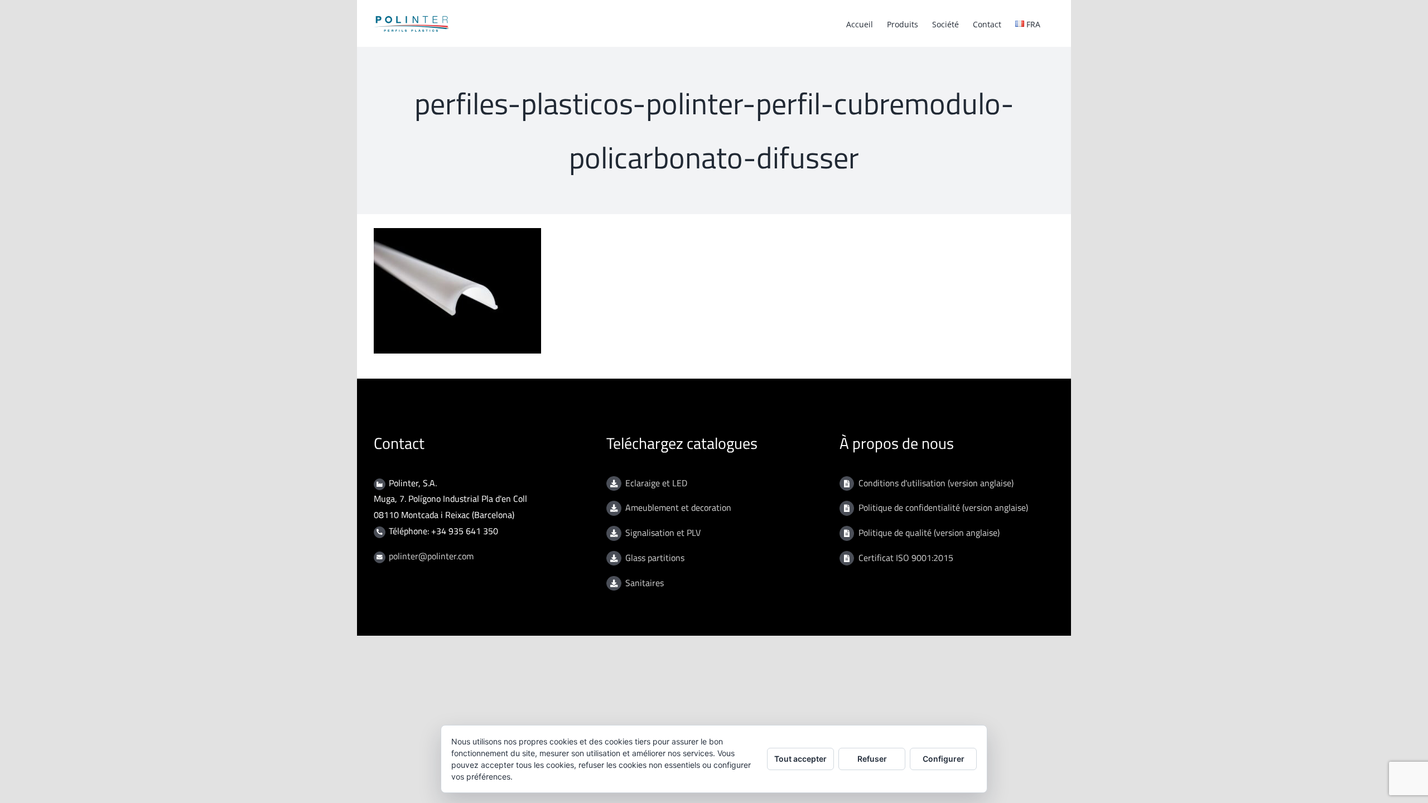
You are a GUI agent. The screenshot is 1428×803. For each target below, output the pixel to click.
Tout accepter (800, 758)
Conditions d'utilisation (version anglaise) (936, 483)
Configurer (943, 758)
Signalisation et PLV (663, 532)
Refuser (872, 758)
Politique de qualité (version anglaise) (929, 532)
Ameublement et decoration (678, 507)
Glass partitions (654, 557)
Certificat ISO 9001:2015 (905, 557)
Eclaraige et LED (656, 483)
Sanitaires (644, 582)
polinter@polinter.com (431, 556)
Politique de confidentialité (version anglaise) (943, 507)
